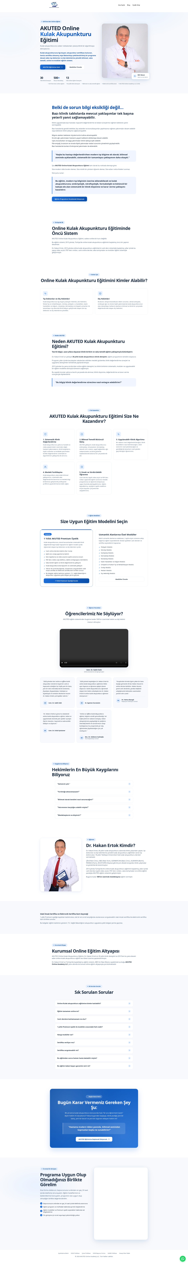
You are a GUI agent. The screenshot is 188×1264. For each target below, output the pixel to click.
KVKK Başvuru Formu (99, 1253)
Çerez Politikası (86, 1253)
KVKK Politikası (75, 1253)
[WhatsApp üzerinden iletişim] (183, 1259)
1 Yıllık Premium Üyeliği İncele (66, 581)
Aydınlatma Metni (63, 1253)
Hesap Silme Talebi (124, 1253)
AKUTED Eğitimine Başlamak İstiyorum (93, 1139)
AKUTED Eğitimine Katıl (51, 67)
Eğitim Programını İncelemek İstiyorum (69, 199)
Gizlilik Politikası (112, 1253)
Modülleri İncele (76, 67)
